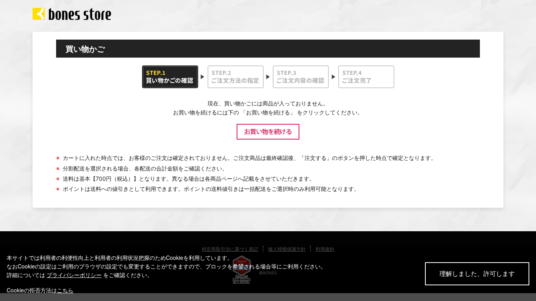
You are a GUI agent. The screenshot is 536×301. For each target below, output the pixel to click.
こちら (65, 290)
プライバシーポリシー (74, 275)
